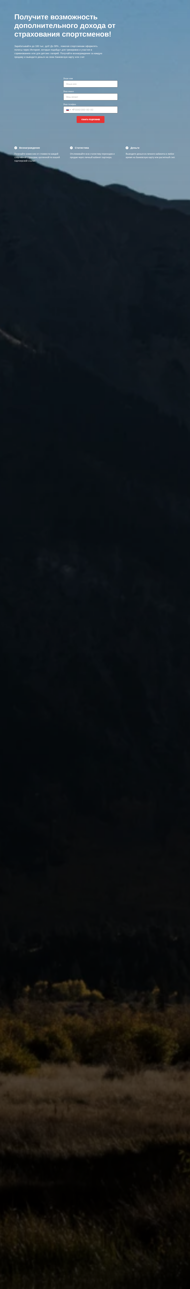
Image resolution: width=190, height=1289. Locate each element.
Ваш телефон (69, 104)
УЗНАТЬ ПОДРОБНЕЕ (90, 119)
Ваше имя (68, 78)
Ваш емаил (68, 91)
